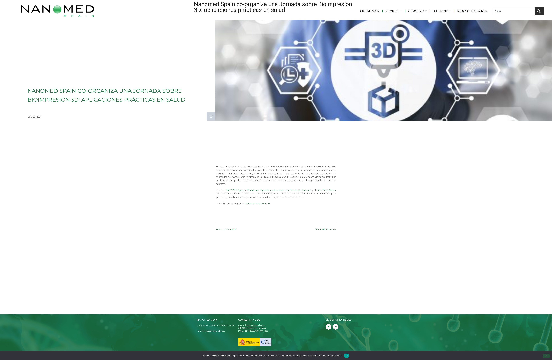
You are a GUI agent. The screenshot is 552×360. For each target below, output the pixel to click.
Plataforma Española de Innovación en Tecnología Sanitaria (278, 190)
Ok (346, 355)
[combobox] (512, 11)
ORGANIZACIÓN (369, 11)
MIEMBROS (392, 11)
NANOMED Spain (234, 190)
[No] (546, 356)
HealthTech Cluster (326, 190)
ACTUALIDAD (416, 11)
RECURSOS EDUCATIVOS (472, 11)
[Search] (539, 11)
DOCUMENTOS (442, 11)
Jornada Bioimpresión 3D (257, 203)
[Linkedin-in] (335, 327)
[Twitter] (328, 327)
